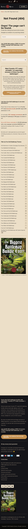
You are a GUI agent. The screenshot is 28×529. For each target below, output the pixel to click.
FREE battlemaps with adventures (9, 464)
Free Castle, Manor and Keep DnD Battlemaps (11, 152)
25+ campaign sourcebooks (15, 114)
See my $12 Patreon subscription (8, 122)
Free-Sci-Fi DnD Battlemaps (7, 228)
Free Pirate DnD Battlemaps (7, 191)
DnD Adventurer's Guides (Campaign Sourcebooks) (12, 145)
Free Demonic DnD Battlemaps (8, 160)
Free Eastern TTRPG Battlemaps (8, 169)
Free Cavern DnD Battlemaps (8, 155)
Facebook (9, 486)
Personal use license (5, 472)
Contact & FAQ (4, 468)
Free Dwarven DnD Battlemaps (8, 167)
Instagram (12, 486)
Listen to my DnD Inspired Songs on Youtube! (5, 486)
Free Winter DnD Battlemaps (7, 225)
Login (11, 1)
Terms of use (4, 479)
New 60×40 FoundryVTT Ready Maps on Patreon (2, 486)
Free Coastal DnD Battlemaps (8, 157)
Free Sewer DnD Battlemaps (7, 201)
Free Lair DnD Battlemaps (7, 179)
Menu (23, 6)
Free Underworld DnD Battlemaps (8, 218)
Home (2, 11)
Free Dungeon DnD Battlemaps (8, 165)
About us (3, 466)
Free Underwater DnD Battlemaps (9, 215)
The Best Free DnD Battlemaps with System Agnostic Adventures (13, 231)
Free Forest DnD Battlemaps (7, 174)
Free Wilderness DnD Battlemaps (8, 223)
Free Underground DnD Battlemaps (9, 213)
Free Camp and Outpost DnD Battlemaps (10, 150)
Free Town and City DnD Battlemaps (9, 211)
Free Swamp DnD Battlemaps (8, 203)
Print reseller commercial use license (9, 476)
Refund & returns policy (6, 470)
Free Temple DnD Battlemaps (8, 206)
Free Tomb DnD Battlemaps (7, 208)
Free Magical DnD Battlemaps (8, 182)
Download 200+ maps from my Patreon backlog (14, 93)
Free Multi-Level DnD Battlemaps (8, 186)
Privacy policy (4, 477)
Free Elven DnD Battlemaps (7, 172)
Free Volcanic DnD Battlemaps (8, 220)
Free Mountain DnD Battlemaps (8, 184)
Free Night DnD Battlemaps (7, 189)
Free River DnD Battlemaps (7, 194)
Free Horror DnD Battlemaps (7, 177)
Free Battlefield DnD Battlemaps (8, 148)
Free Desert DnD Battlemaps (7, 162)
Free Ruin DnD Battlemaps (7, 199)
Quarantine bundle (11, 108)
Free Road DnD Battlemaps (7, 196)
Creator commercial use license (8, 474)
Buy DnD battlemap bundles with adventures (11, 462)
